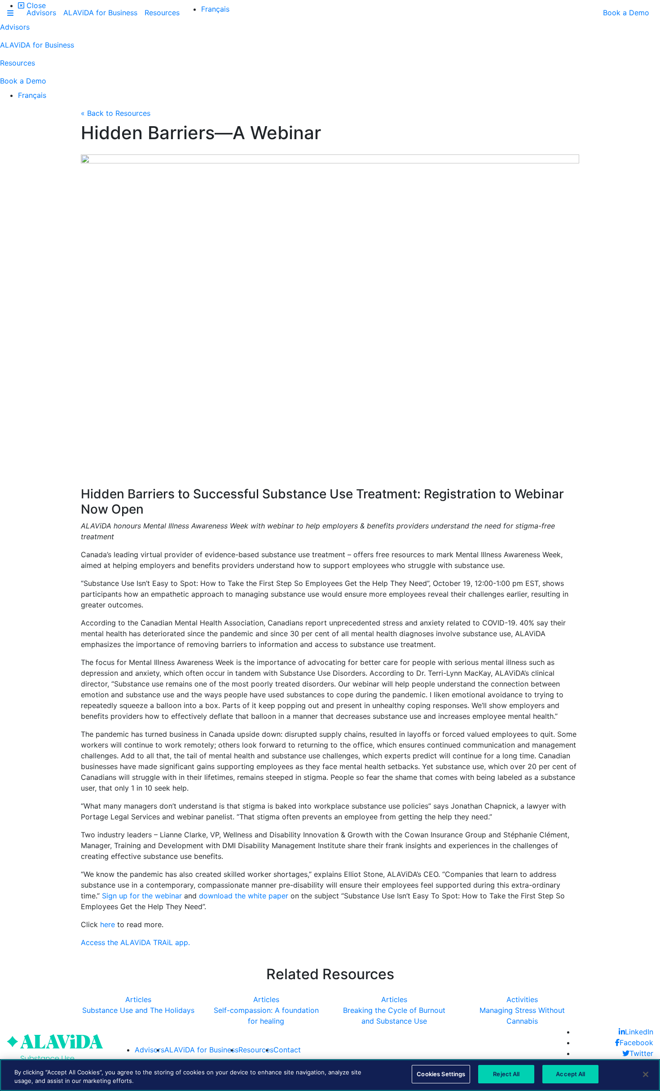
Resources (255, 1049)
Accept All (570, 1074)
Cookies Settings (441, 1074)
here (107, 924)
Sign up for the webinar (142, 895)
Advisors (149, 1049)
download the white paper (243, 895)
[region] (330, 1075)
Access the (100, 942)
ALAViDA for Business (201, 1049)
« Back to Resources (115, 113)
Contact (287, 1049)
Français (32, 95)
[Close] (646, 1074)
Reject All (506, 1074)
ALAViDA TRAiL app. (155, 942)
